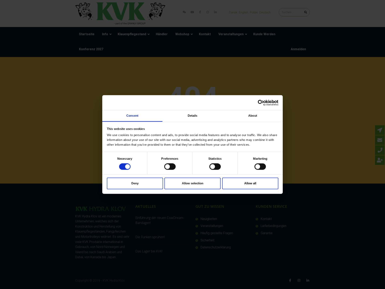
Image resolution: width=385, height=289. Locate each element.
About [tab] (252, 115)
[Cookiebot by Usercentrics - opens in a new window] (260, 103)
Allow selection (192, 183)
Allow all (250, 183)
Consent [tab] (132, 115)
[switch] (170, 167)
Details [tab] (193, 115)
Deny (135, 183)
